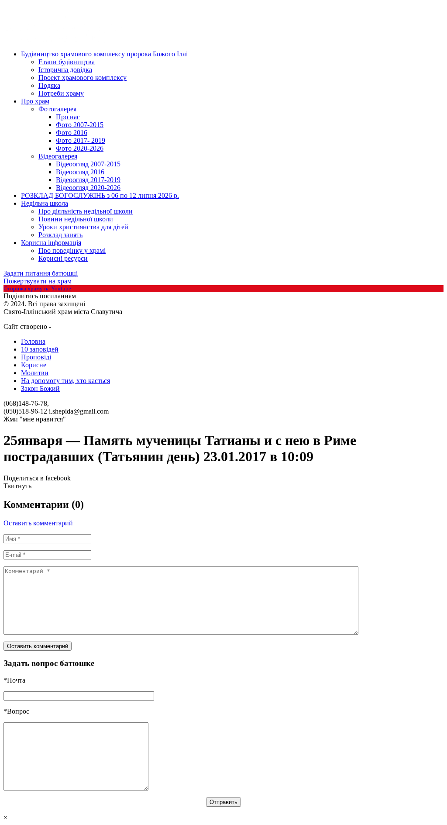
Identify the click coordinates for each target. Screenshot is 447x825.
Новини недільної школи (75, 219)
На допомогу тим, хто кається (65, 380)
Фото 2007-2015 (79, 124)
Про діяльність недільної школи (85, 211)
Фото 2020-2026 (79, 148)
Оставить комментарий (38, 523)
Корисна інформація (51, 242)
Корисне (33, 365)
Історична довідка (65, 69)
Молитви (34, 372)
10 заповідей (39, 349)
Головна (33, 341)
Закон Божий (40, 388)
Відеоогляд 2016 (80, 172)
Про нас (68, 117)
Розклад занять (60, 234)
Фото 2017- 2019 (80, 140)
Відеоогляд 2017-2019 (88, 179)
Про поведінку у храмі (72, 250)
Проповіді (36, 357)
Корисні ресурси (63, 258)
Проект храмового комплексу (82, 77)
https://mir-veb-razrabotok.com (84, 327)
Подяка (49, 85)
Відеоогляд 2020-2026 (88, 187)
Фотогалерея (57, 109)
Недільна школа (44, 203)
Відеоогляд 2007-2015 (88, 164)
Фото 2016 (71, 132)
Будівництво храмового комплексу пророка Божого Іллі (104, 54)
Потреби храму (61, 93)
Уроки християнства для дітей (83, 227)
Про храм (35, 101)
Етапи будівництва (66, 62)
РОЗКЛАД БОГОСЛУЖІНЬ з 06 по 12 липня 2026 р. (100, 195)
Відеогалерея (57, 156)
